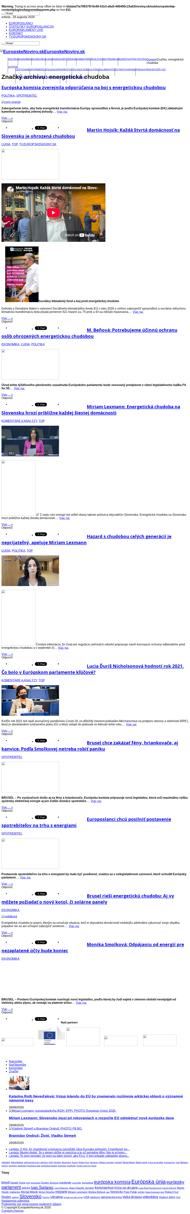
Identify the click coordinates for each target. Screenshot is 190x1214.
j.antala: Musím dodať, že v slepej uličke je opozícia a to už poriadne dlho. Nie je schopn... (68, 1152)
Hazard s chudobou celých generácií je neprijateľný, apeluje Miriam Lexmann (86, 539)
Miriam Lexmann (106, 1162)
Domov (151, 59)
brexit (93, 1166)
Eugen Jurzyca (84, 1166)
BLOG (63, 77)
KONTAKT (16, 33)
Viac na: (62, 111)
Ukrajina (57, 1162)
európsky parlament (18, 1166)
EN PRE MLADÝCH (76, 77)
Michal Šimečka (47, 1192)
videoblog (5, 1162)
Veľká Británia (17, 1162)
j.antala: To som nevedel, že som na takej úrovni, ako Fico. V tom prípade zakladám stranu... (69, 1155)
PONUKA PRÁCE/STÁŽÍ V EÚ (151, 69)
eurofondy (71, 1166)
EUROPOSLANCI (21, 23)
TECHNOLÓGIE (80, 69)
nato (108, 1192)
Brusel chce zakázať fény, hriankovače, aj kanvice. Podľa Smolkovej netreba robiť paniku (89, 745)
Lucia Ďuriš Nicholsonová (149, 1188)
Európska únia (33, 1166)
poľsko (141, 1192)
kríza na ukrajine (155, 1162)
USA (51, 1162)
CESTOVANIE (23, 69)
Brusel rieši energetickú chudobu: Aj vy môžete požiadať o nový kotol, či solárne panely (87, 899)
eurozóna (62, 1166)
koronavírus (169, 1162)
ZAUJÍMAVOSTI (107, 69)
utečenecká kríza (32, 1162)
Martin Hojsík (142, 1162)
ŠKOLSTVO (97, 59)
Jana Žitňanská (61, 1188)
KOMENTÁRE (83, 59)
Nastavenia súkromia (15, 1200)
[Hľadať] (2, 14)
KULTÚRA (93, 69)
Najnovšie (15, 1061)
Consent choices (12, 1210)
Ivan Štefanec (182, 1162)
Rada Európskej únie (154, 1192)
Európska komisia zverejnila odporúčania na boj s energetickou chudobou (83, 87)
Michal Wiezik (129, 1162)
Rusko (75, 1162)
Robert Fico (83, 1162)
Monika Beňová (96, 1192)
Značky (14, 1071)
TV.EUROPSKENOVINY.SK (27, 36)
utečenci (44, 1162)
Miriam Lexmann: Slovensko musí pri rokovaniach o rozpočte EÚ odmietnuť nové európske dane (91, 1118)
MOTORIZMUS (110, 59)
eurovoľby (76, 1183)
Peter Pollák (130, 1192)
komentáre (16, 1068)
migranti (118, 1162)
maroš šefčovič (169, 1188)
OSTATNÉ (13, 67)
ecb (28, 1183)
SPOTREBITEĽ (37, 69)
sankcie (15, 1197)
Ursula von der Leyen (73, 1197)
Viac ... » (7, 118)
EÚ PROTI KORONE (125, 69)
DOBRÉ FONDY (52, 77)
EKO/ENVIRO (38, 59)
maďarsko (14, 1192)
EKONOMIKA (24, 59)
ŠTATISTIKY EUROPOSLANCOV (31, 26)
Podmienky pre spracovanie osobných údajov (31, 1204)
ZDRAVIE (71, 59)
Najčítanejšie (17, 1064)
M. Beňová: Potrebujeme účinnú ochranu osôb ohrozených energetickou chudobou (89, 333)
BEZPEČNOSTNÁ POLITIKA (132, 59)
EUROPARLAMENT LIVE (26, 30)
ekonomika (35, 1183)
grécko (4, 1166)
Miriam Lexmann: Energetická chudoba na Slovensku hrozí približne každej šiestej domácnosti (90, 409)
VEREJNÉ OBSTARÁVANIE (29, 77)
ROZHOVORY (59, 59)
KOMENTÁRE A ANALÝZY (19, 421)
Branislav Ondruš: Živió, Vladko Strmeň (42, 1136)
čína (178, 1197)
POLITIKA (13, 59)
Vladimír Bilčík (167, 1197)
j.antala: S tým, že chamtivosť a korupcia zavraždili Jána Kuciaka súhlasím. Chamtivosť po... (69, 1149)
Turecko (46, 1197)
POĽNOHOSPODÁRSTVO (58, 69)
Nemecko (94, 1162)
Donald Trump (17, 1183)
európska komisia (49, 1166)
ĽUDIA (48, 59)
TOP (15, 144)
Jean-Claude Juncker (81, 1188)
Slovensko (66, 1162)
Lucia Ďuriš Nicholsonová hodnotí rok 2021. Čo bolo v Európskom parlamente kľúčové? (92, 669)
